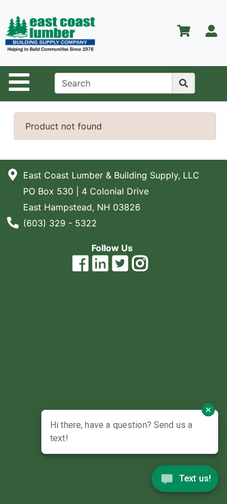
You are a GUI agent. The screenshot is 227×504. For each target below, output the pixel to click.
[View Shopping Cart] (183, 33)
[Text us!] (185, 481)
